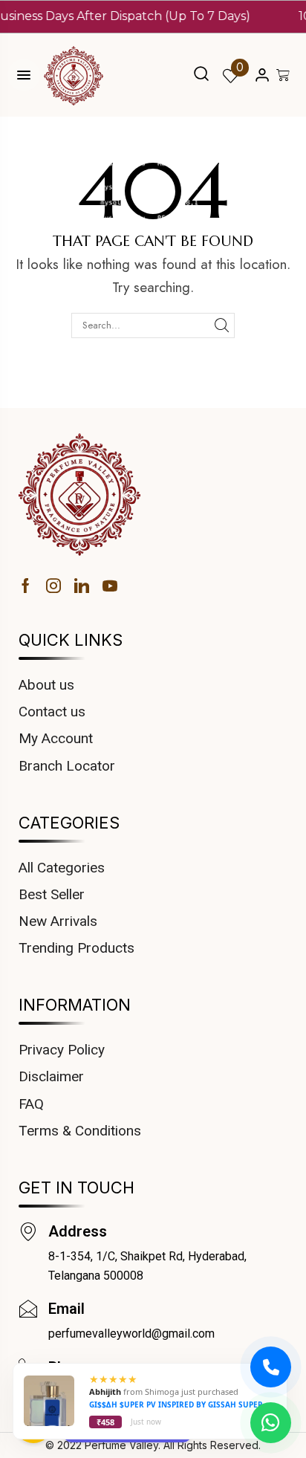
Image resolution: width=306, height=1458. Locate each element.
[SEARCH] (222, 325)
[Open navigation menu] (23, 75)
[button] (201, 75)
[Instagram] (53, 585)
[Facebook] (26, 585)
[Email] (28, 1309)
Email (66, 1309)
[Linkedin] (81, 585)
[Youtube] (109, 585)
